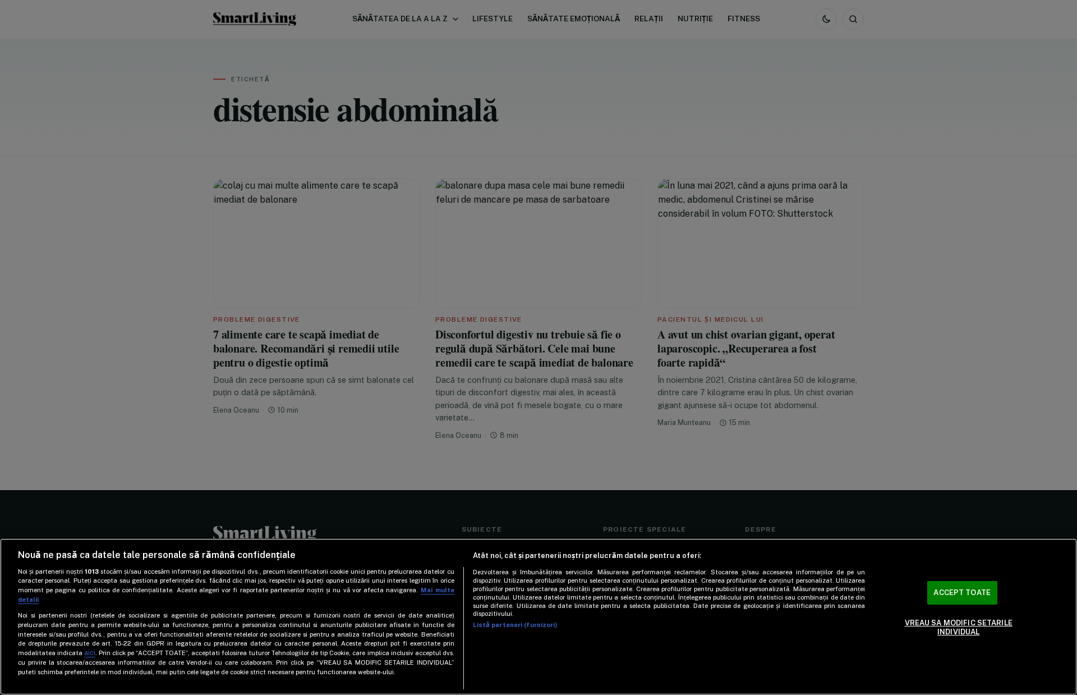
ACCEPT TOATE (962, 593)
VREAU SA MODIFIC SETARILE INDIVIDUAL (958, 627)
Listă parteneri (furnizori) (515, 625)
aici (89, 652)
